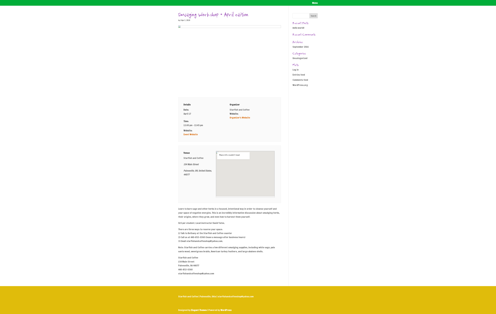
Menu (315, 3)
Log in (296, 69)
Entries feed (299, 74)
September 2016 (301, 46)
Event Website (191, 134)
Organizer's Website (240, 117)
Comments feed (300, 80)
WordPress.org (300, 85)
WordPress (226, 310)
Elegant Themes (199, 310)
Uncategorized (300, 58)
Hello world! (298, 27)
